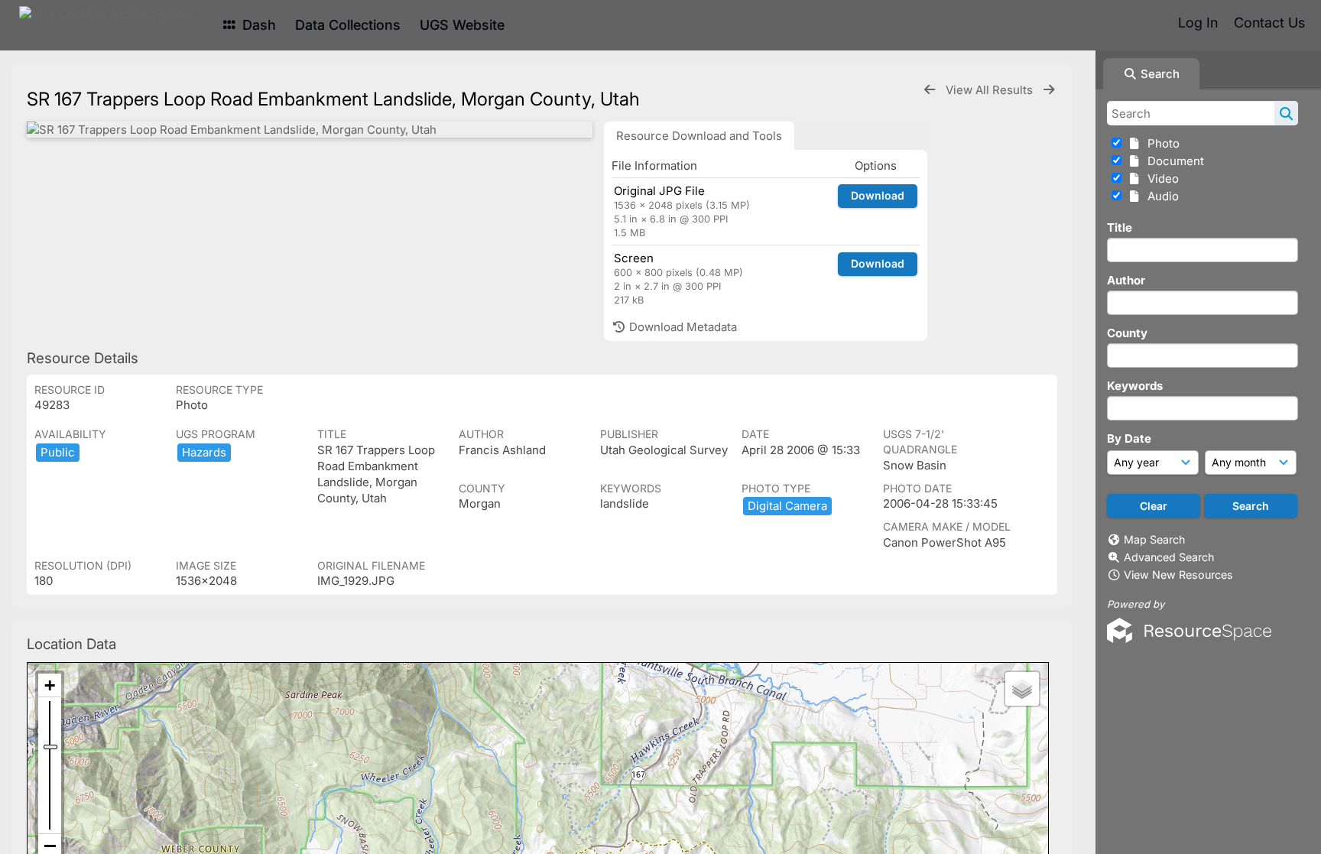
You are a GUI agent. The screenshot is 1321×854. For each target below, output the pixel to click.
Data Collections (348, 25)
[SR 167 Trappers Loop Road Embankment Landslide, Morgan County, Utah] (309, 130)
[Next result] (1048, 89)
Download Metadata (681, 327)
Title (1119, 227)
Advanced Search (1169, 556)
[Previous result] (929, 89)
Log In (1198, 23)
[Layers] (1022, 689)
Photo (1160, 143)
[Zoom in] (49, 685)
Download (877, 195)
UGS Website (462, 25)
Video (1160, 178)
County (1127, 333)
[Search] (1286, 113)
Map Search (1154, 539)
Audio (1160, 196)
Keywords (1135, 385)
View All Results (991, 90)
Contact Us (1269, 23)
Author (1126, 280)
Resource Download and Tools (699, 135)
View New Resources (1178, 574)
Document (1172, 161)
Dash (257, 25)
